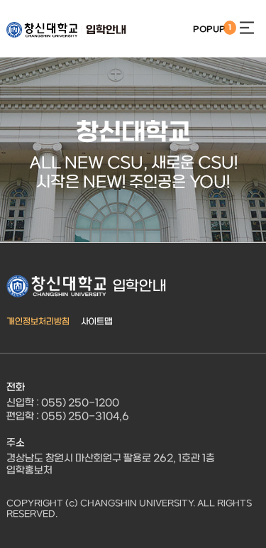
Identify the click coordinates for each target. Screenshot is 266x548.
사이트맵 (97, 322)
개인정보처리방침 (38, 322)
